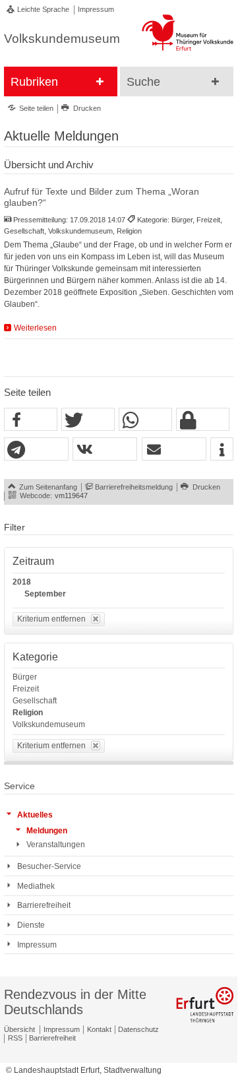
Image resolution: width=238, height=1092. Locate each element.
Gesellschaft (35, 700)
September (45, 593)
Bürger (25, 677)
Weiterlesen (35, 328)
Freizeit (26, 688)
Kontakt (99, 1029)
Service (19, 786)
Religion (28, 712)
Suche (143, 81)
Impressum (96, 9)
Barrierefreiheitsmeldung (134, 487)
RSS (15, 1038)
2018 (22, 582)
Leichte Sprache (43, 9)
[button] (31, 420)
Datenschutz (138, 1029)
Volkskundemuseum (49, 724)
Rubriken (34, 81)
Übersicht (19, 1029)
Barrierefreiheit (52, 1038)
